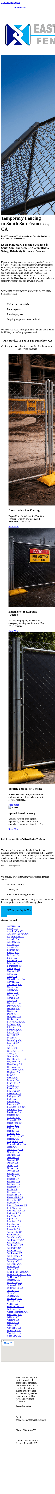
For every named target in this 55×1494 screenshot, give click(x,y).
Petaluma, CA (13, 1184)
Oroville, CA (13, 1170)
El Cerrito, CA (14, 1024)
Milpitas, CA (13, 1131)
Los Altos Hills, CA (16, 1107)
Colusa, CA (12, 992)
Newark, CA (13, 1152)
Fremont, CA (13, 1043)
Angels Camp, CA (15, 936)
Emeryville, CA (14, 1029)
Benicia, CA (13, 952)
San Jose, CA (13, 1242)
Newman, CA (13, 1155)
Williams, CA (13, 1317)
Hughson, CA (13, 1072)
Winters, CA (13, 1325)
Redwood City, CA (16, 1210)
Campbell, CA (14, 971)
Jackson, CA (13, 1080)
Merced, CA (13, 1125)
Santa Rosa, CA (14, 1258)
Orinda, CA (12, 1165)
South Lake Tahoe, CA (18, 1272)
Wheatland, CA (14, 1314)
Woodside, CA (14, 1330)
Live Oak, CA (13, 1091)
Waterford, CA (14, 1309)
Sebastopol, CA (14, 1264)
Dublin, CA (12, 1019)
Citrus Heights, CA (16, 979)
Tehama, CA (13, 1290)
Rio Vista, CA (13, 1216)
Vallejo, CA (12, 1304)
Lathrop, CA (13, 1085)
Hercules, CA (13, 1067)
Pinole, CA (12, 1189)
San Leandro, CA (15, 1245)
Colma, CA (12, 990)
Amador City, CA (15, 931)
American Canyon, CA (18, 934)
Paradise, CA (13, 1178)
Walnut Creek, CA (15, 1306)
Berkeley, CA (13, 955)
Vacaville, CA (13, 1301)
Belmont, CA (13, 950)
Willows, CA (13, 1320)
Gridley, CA (12, 1053)
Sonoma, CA (13, 1266)
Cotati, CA (12, 1000)
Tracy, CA (12, 1293)
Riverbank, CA (14, 1221)
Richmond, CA (14, 1213)
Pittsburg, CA (13, 1192)
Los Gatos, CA (14, 1112)
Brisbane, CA (13, 963)
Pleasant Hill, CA (15, 1197)
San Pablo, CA (14, 1250)
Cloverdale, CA (14, 984)
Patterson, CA (13, 1181)
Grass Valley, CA (15, 1051)
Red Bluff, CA (14, 1208)
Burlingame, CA (14, 966)
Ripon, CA (12, 1218)
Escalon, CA (13, 1032)
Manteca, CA (13, 1115)
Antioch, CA (13, 939)
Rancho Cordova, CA (17, 1205)
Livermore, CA (14, 1093)
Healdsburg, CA (14, 1064)
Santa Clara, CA (14, 1256)
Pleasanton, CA (14, 1200)
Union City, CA (14, 1298)
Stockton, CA (13, 1280)
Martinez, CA (13, 1117)
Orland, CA (12, 1168)
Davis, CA (12, 1011)
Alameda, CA (13, 926)
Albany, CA (12, 928)
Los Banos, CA (14, 1109)
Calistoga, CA (13, 968)
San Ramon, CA (14, 1253)
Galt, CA (11, 1045)
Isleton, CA (12, 1077)
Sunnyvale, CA (14, 1285)
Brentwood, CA (14, 960)
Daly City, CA (14, 1005)
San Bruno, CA (14, 1234)
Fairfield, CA (13, 1035)
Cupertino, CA (14, 1003)
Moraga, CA (13, 1139)
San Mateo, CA (14, 1248)
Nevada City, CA (15, 1149)
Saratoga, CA (13, 1261)
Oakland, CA (13, 1160)
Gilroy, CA (12, 1048)
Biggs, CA (12, 958)
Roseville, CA (13, 1229)
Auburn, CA (13, 947)
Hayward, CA (13, 1061)
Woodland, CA (14, 1327)
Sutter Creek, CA (15, 1288)
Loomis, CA (13, 1101)
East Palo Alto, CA (16, 1021)
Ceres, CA (12, 974)
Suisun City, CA (14, 1282)
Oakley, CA (12, 1162)
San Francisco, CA (16, 1240)
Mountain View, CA (16, 1144)
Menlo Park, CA (14, 1123)
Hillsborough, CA (15, 1069)
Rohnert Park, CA (15, 1226)
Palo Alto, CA (13, 1176)
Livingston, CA (14, 1096)
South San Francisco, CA (19, 1274)
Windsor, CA (13, 1322)
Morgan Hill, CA (15, 1141)
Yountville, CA (14, 1333)
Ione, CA (11, 1075)
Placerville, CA (14, 1194)
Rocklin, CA (13, 1224)
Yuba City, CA (14, 1335)
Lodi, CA (11, 1099)
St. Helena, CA (14, 1277)
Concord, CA (13, 995)
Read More (14, 526)
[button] (16, 911)
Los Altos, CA (14, 1104)
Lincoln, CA (13, 1088)
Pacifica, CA (13, 1173)
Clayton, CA (13, 982)
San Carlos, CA (14, 1237)
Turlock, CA (13, 1296)
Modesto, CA (13, 1133)
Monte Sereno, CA (16, 1136)
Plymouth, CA (14, 1202)
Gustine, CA (13, 1056)
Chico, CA (12, 976)
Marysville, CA (14, 1120)
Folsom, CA (12, 1037)
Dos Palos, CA (14, 1016)
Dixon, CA (12, 1013)
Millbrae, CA (13, 1128)
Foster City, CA (14, 1040)
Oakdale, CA (13, 1157)
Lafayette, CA (13, 1083)
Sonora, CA (12, 1269)
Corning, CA (13, 997)
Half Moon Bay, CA (16, 1059)
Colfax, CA (12, 987)
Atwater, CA (13, 944)
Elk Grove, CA (14, 1027)
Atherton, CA (13, 942)
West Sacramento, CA (17, 1312)
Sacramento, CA (14, 1232)
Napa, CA (12, 1147)
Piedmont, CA (13, 1186)
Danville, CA (13, 1008)
